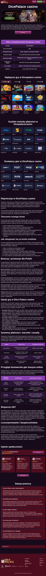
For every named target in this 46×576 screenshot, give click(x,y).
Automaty (39, 81)
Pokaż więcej (23, 475)
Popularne (5, 81)
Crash (27, 81)
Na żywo (16, 81)
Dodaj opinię (38, 452)
